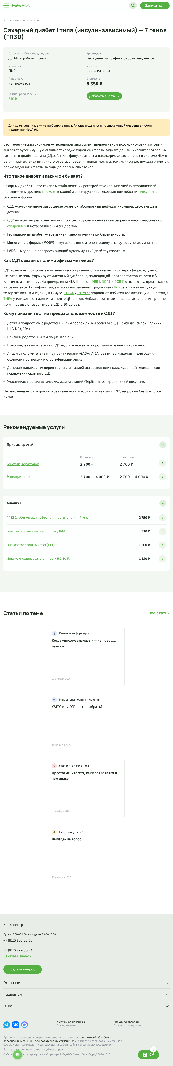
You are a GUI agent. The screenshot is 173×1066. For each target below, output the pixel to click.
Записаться (155, 5)
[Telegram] (6, 1028)
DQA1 (106, 281)
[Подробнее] (162, 463)
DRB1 (96, 281)
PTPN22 (83, 293)
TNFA (7, 298)
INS (117, 287)
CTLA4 (69, 293)
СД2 (10, 220)
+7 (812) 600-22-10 (17, 940)
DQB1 (118, 281)
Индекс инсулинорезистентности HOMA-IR (38, 559)
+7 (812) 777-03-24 (17, 950)
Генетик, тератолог (23, 464)
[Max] (24, 1028)
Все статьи (159, 612)
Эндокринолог (19, 476)
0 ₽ (151, 1053)
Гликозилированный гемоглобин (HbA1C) (37, 531)
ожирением (16, 226)
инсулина (148, 191)
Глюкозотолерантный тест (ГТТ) (30, 545)
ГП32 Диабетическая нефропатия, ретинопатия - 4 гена (47, 517)
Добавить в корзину (104, 96)
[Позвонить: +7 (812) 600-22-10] (133, 5)
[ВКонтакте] (15, 1028)
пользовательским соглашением (55, 1041)
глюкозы (49, 191)
